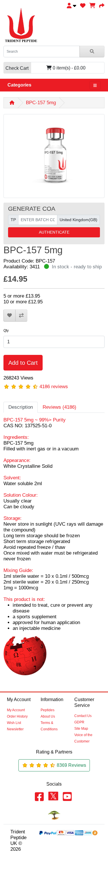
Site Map (81, 729)
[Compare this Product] (21, 315)
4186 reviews (53, 386)
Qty (6, 331)
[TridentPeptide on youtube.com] (67, 796)
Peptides (47, 710)
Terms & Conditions (49, 726)
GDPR (79, 722)
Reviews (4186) (59, 407)
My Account (16, 710)
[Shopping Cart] (92, 6)
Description (20, 407)
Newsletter (15, 729)
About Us (48, 716)
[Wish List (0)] (83, 6)
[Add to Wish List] (9, 315)
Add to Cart (23, 363)
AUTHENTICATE (54, 232)
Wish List (14, 723)
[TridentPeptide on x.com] (53, 796)
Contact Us (83, 716)
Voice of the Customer (83, 738)
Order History (17, 716)
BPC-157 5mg (41, 102)
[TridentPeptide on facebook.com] (39, 796)
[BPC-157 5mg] (54, 158)
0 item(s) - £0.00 (45, 68)
